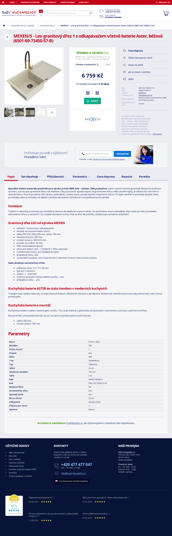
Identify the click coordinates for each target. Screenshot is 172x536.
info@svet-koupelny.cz (73, 473)
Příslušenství (56, 176)
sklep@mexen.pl (145, 95)
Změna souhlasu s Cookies (20, 476)
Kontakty (84, 2)
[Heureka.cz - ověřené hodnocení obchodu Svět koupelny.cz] (14, 515)
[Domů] (4, 2)
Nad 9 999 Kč (113, 16)
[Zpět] (7, 37)
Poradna (144, 176)
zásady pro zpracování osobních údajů (109, 159)
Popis (11, 176)
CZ (41, 11)
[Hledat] (90, 13)
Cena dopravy (106, 176)
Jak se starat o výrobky (139, 72)
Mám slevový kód (16, 452)
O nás (12, 2)
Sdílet (131, 79)
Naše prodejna (68, 2)
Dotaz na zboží (135, 64)
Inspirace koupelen (30, 2)
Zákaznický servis (16, 466)
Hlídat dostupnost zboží (140, 57)
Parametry (81, 176)
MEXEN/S (142, 93)
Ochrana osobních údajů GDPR (22, 469)
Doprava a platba (16, 462)
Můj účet (13, 456)
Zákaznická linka (112, 11)
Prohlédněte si (74, 423)
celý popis (157, 134)
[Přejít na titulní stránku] (19, 13)
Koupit (94, 100)
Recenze (126, 176)
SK (41, 15)
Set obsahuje (30, 176)
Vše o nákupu (50, 2)
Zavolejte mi (122, 154)
